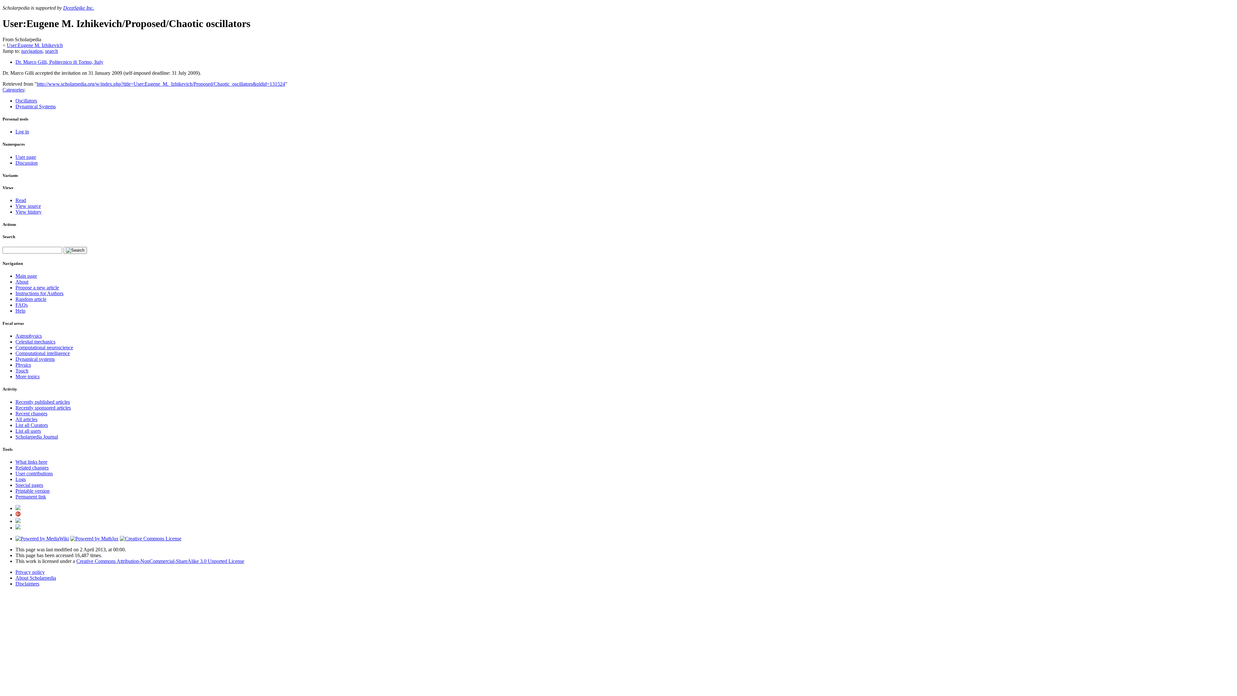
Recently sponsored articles (43, 408)
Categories (13, 89)
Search (9, 236)
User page (25, 157)
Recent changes (31, 413)
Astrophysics (28, 336)
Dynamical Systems (35, 106)
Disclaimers (27, 583)
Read (20, 200)
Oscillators (26, 100)
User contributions (34, 473)
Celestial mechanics (35, 341)
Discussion (26, 163)
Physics (23, 365)
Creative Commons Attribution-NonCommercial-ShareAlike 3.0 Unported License (160, 561)
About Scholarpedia (35, 578)
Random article (30, 299)
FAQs (21, 305)
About (21, 282)
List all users (28, 431)
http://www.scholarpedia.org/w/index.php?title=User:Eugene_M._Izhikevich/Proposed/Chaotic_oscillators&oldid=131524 (161, 84)
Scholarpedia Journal (36, 437)
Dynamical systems (35, 359)
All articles (26, 419)
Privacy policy (30, 572)
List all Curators (31, 425)
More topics (27, 376)
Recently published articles (42, 402)
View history (28, 212)
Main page (26, 276)
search (51, 51)
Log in (22, 131)
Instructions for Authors (39, 293)
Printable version (32, 491)
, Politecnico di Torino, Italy (59, 62)
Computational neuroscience (44, 347)
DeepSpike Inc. (78, 8)
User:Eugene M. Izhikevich (35, 45)
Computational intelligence (42, 353)
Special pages (29, 485)
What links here (31, 462)
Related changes (32, 467)
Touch (21, 370)
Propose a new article (37, 287)
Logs (20, 479)
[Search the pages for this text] (75, 250)
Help (20, 311)
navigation (32, 51)
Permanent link (30, 496)
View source (28, 206)
